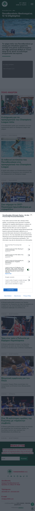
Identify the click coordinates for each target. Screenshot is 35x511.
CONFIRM (10, 289)
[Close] (31, 215)
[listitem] (17, 245)
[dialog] (17, 255)
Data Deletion (8, 296)
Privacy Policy (27, 296)
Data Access (17, 296)
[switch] (28, 249)
